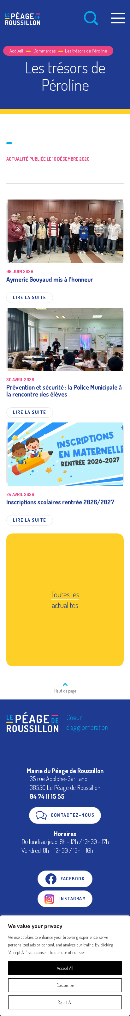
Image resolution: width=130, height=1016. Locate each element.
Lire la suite (29, 297)
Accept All (65, 968)
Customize (65, 985)
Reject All (65, 1002)
